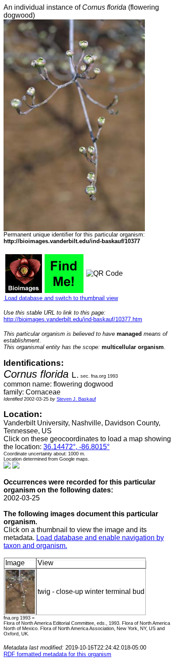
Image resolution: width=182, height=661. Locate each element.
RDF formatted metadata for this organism (57, 654)
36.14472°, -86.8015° (76, 447)
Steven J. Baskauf (76, 399)
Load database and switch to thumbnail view (61, 298)
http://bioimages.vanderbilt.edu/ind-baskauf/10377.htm (73, 319)
